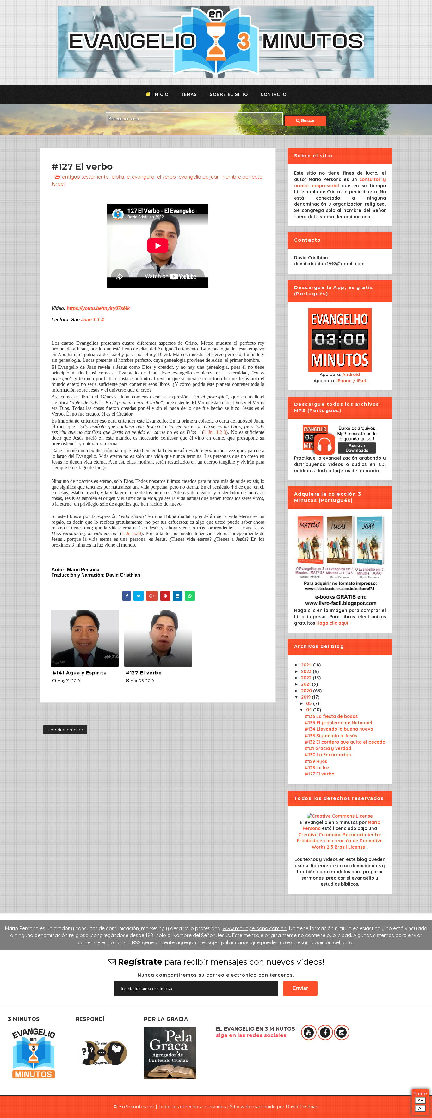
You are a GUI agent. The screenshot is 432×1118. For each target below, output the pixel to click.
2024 (307, 665)
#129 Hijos (316, 761)
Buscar (307, 120)
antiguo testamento (85, 177)
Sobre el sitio (229, 94)
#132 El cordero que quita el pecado (345, 742)
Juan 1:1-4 (92, 319)
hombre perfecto (242, 177)
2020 (307, 691)
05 (309, 703)
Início (160, 94)
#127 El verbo (144, 673)
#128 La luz (317, 767)
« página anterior (65, 729)
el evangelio (140, 177)
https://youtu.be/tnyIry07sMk (98, 308)
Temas (189, 94)
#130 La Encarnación (328, 754)
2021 (306, 684)
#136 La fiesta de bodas (331, 716)
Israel (58, 184)
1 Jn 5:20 (131, 533)
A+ (420, 1100)
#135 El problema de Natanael (338, 723)
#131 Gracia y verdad (328, 748)
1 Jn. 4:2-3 (215, 432)
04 (309, 710)
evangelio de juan (199, 177)
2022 (307, 678)
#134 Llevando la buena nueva (339, 729)
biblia (118, 177)
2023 (307, 671)
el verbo (166, 177)
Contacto (274, 94)
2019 (306, 697)
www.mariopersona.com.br (255, 928)
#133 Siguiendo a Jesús (331, 735)
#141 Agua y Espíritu (79, 673)
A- (420, 1108)
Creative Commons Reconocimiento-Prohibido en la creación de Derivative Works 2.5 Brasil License (340, 841)
